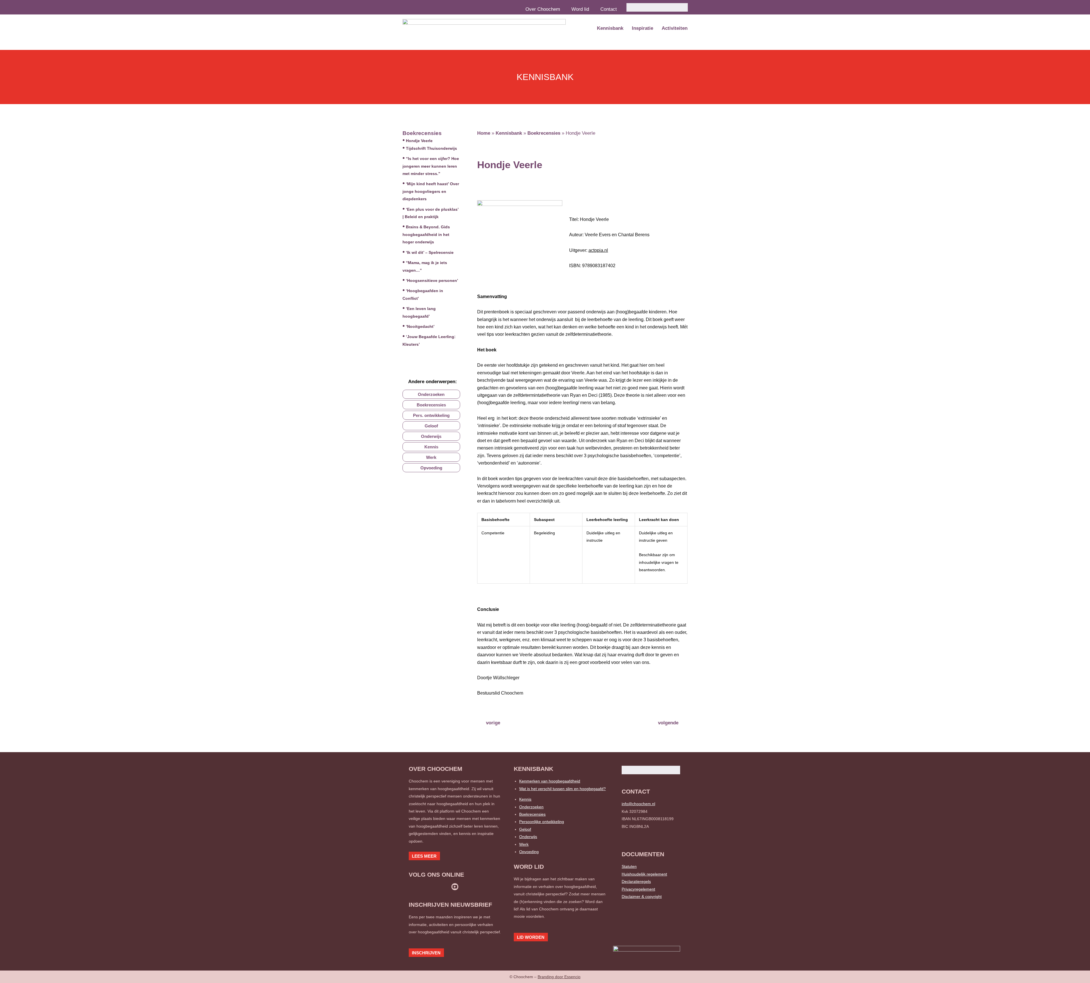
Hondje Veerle (419, 140)
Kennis (525, 799)
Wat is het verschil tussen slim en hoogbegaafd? (562, 788)
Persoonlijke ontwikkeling (541, 821)
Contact (608, 9)
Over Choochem (542, 9)
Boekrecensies (422, 133)
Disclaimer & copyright (642, 896)
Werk (524, 844)
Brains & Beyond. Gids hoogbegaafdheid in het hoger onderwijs (426, 234)
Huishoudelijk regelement (644, 874)
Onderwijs (528, 836)
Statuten (629, 866)
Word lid (580, 9)
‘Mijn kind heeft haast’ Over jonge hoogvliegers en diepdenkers (431, 191)
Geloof (525, 829)
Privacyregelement (638, 889)
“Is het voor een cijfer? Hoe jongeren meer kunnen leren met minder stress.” (431, 166)
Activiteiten (674, 28)
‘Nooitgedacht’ (420, 326)
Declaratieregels (636, 881)
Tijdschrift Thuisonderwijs (431, 148)
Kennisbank (610, 28)
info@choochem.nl (638, 803)
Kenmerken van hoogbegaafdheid (549, 781)
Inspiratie (642, 28)
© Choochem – (545, 976)
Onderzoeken (531, 807)
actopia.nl (598, 250)
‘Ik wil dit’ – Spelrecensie (430, 252)
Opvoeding (529, 851)
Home (483, 133)
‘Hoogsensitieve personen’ (432, 280)
